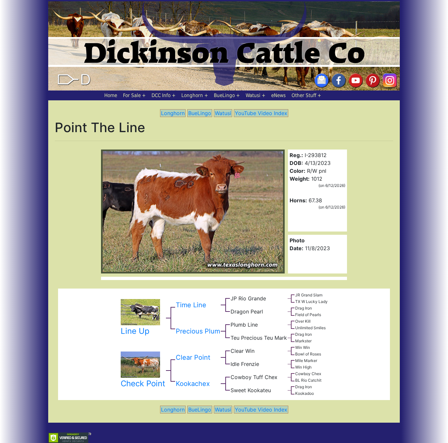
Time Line (191, 305)
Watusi (253, 95)
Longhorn (192, 95)
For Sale (132, 95)
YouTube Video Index (261, 113)
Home (110, 95)
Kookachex (193, 384)
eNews (278, 95)
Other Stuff (304, 95)
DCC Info (161, 95)
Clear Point (193, 357)
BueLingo (224, 95)
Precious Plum (198, 331)
